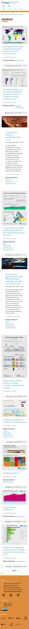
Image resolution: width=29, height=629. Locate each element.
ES (10, 9)
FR (15, 9)
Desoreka (18, 106)
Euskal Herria (19, 60)
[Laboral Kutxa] (10, 624)
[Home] (10, 2)
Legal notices (7, 603)
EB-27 (4, 244)
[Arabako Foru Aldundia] (3, 618)
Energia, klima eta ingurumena (14, 14)
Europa (5, 431)
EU (4, 9)
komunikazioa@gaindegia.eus (12, 591)
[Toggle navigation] (14, 6)
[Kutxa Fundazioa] (3, 624)
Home (2, 14)
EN (21, 9)
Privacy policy (8, 605)
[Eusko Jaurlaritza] (18, 618)
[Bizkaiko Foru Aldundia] (10, 618)
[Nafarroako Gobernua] (18, 624)
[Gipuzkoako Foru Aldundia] (25, 618)
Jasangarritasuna (11, 183)
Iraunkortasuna (7, 248)
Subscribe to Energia (2, 573)
